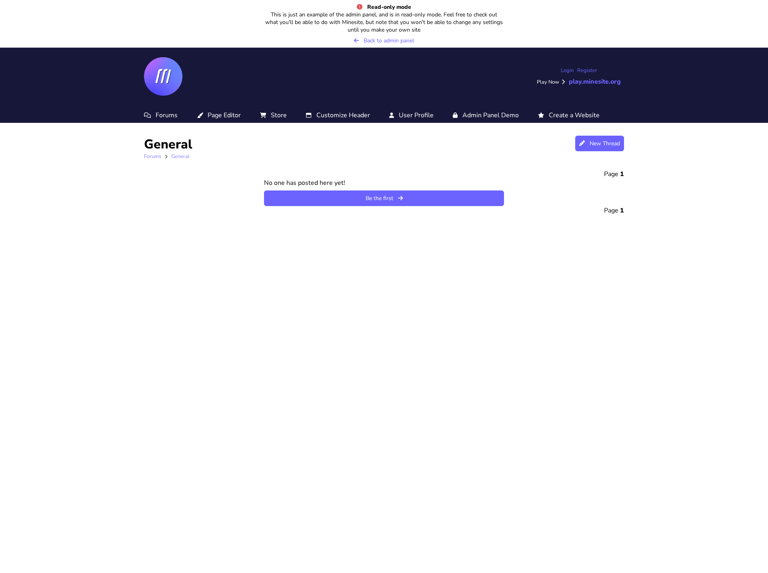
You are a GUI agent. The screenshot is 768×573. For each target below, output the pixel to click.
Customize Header (341, 115)
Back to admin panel (386, 40)
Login (567, 70)
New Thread (602, 143)
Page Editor (222, 115)
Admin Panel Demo (488, 115)
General (180, 156)
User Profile (414, 115)
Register (587, 70)
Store (276, 115)
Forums (164, 115)
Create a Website (572, 115)
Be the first (382, 198)
